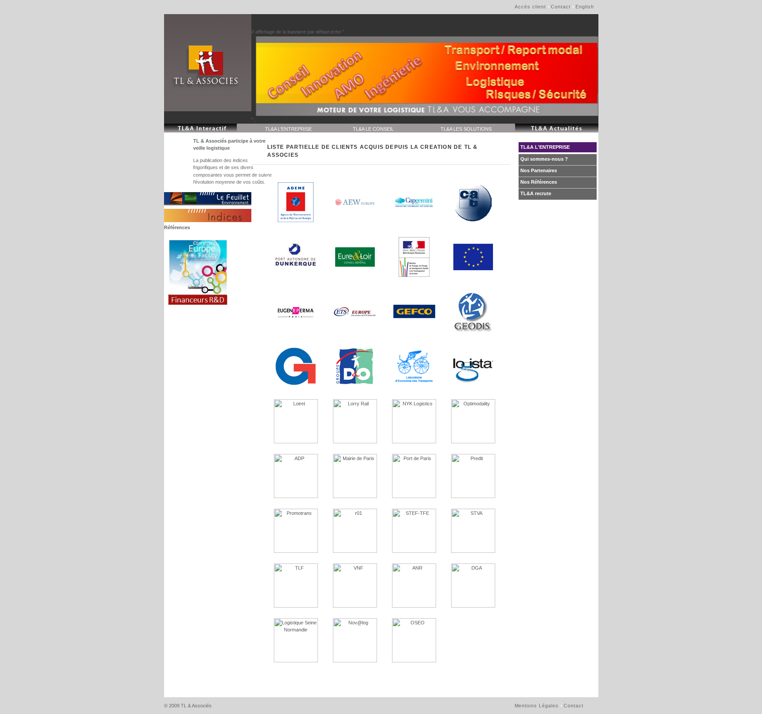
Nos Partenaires (538, 170)
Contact (561, 6)
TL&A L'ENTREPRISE (288, 129)
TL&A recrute (535, 193)
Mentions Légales (537, 705)
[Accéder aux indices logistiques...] (207, 215)
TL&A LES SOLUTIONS (466, 129)
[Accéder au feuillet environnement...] (207, 198)
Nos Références (538, 182)
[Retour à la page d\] (207, 62)
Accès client (530, 6)
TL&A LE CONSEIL (373, 129)
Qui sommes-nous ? (544, 159)
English (584, 6)
